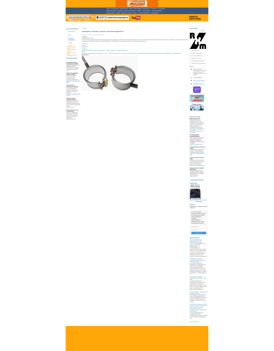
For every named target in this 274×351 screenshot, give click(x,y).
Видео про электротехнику (130, 10)
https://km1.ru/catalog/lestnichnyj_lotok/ (73, 94)
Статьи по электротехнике (144, 12)
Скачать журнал (198, 201)
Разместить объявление (197, 179)
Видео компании (196, 58)
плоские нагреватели (111, 50)
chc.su (67, 70)
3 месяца (84, 48)
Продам (84, 45)
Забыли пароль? (71, 39)
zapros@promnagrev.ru (141, 41)
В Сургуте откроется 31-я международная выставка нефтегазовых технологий (196, 241)
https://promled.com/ (71, 119)
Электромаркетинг (155, 12)
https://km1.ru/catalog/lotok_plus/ (197, 165)
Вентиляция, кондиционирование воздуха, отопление (94, 53)
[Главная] (81, 18)
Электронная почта (71, 31)
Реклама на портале (124, 8)
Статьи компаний (161, 8)
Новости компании (197, 53)
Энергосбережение (176, 53)
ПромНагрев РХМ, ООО (87, 38)
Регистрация (70, 38)
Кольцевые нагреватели (87, 50)
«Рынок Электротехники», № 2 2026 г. (198, 200)
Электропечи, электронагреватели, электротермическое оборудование (154, 53)
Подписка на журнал (110, 12)
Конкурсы (118, 12)
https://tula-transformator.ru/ (196, 144)
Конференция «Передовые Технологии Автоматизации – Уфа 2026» (198, 278)
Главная (108, 8)
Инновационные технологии (114, 53)
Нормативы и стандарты (127, 12)
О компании (195, 50)
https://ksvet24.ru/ (193, 176)
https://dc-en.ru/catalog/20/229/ (197, 129)
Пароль (69, 35)
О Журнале (69, 45)
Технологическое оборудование (129, 53)
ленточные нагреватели (99, 50)
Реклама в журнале (146, 10)
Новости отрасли (146, 8)
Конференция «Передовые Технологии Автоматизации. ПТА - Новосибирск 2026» (198, 260)
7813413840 (193, 132)
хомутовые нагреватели (122, 50)
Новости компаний (138, 8)
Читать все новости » (194, 321)
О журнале (139, 10)
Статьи (68, 51)
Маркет (131, 8)
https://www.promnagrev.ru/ (199, 80)
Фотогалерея (120, 10)
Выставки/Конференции (157, 10)
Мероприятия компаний (111, 10)
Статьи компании (197, 55)
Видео (68, 53)
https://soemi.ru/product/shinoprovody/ (197, 154)
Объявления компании (198, 60)
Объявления (154, 8)
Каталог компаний (115, 8)
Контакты (135, 12)
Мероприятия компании (199, 63)
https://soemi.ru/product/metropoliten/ (73, 81)
